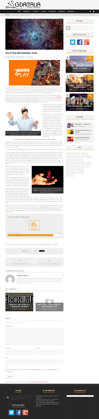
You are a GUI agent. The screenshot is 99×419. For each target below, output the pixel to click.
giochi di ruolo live (86, 163)
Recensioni (52, 11)
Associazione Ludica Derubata (20, 15)
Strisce (35, 11)
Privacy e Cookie (77, 14)
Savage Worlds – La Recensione (82, 124)
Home (19, 11)
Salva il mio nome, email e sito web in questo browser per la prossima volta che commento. (32, 371)
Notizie (44, 11)
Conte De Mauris (11, 57)
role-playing (70, 175)
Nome (7, 348)
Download (61, 11)
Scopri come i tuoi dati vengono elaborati (38, 382)
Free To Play (30, 57)
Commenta (9, 326)
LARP (88, 166)
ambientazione (70, 153)
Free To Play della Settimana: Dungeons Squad (49, 264)
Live (68, 169)
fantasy (68, 156)
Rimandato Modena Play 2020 (82, 137)
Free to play (9, 244)
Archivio (70, 11)
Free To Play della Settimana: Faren (19, 264)
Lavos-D (77, 139)
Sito (6, 358)
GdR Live (69, 159)
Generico (27, 244)
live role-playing (71, 172)
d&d (78, 153)
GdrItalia (88, 156)
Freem (16, 244)
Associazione (85, 14)
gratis (78, 166)
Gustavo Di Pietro (46, 244)
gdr (21, 244)
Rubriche (26, 11)
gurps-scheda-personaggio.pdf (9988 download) (48, 402)
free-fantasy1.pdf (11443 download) (45, 401)
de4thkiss (16, 309)
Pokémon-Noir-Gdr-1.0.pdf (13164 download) (47, 399)
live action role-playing (77, 169)
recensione (80, 172)
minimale (55, 244)
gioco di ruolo (70, 166)
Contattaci (91, 14)
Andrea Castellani (80, 134)
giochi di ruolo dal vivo (73, 163)
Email (38, 348)
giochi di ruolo (35, 244)
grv (83, 166)
